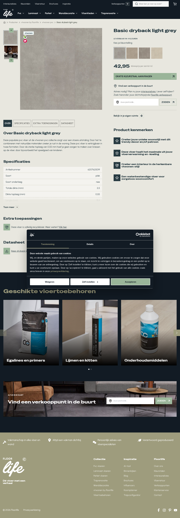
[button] (22, 13)
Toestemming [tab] (47, 244)
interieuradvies (148, 91)
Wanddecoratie (101, 485)
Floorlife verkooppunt (161, 95)
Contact (158, 495)
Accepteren (130, 282)
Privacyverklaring (31, 510)
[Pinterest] (170, 510)
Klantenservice (161, 490)
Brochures (128, 480)
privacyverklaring (59, 271)
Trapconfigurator (132, 495)
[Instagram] (164, 510)
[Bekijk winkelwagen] (175, 4)
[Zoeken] (136, 4)
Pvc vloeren (99, 466)
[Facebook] (158, 510)
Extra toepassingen (45, 123)
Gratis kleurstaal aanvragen (134, 76)
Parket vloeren (101, 475)
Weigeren (49, 282)
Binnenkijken (130, 471)
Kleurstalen (159, 471)
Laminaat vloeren (102, 471)
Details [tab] (90, 244)
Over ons (158, 466)
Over (8, 123)
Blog (126, 475)
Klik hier (63, 227)
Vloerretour (159, 480)
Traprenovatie (101, 480)
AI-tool (127, 466)
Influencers (129, 485)
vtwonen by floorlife (103, 490)
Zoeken (166, 102)
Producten (13, 22)
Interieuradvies (161, 475)
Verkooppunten (118, 4)
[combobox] (151, 4)
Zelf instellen (88, 282)
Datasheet (67, 123)
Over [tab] (132, 244)
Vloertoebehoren (102, 495)
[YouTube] (175, 510)
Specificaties (22, 123)
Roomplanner (130, 490)
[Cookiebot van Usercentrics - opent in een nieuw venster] (138, 235)
